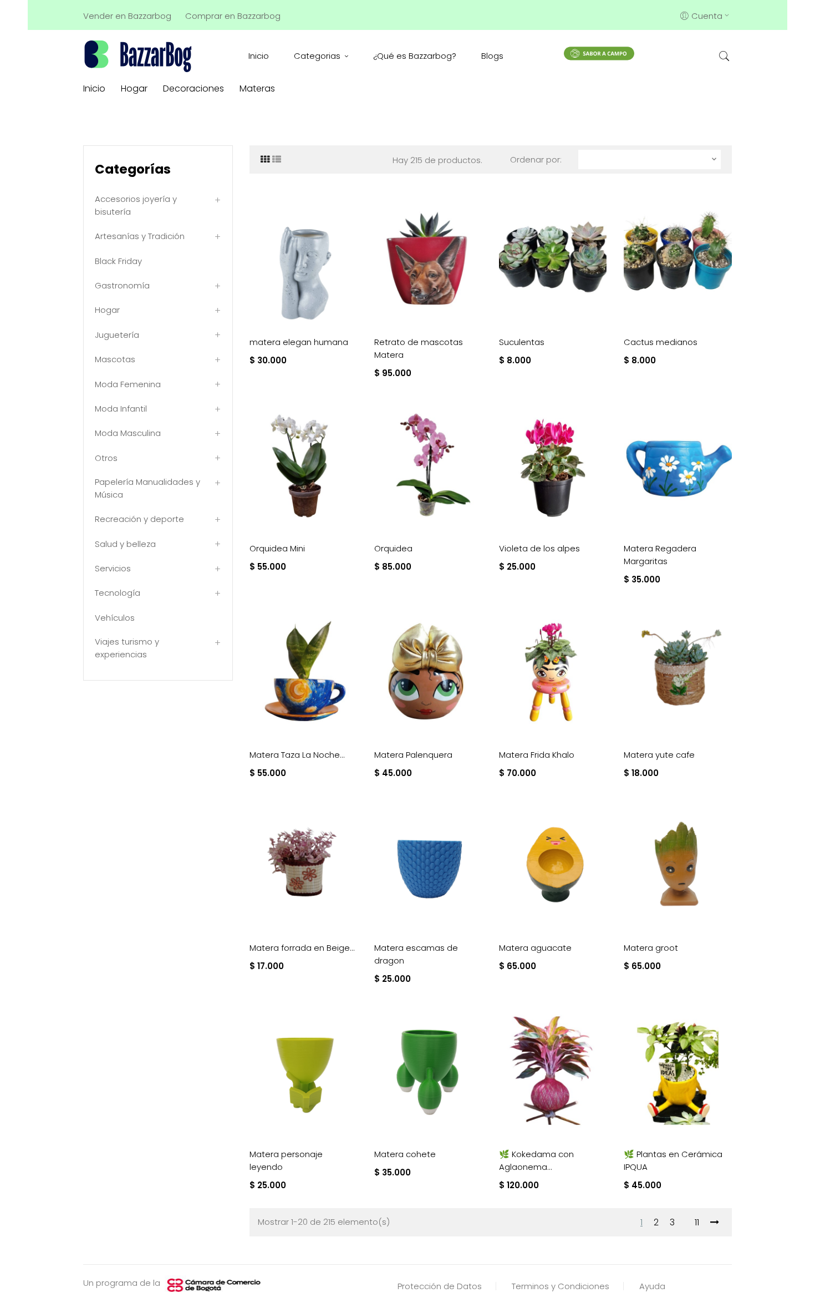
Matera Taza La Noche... (297, 755)
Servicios (113, 568)
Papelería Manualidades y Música (147, 488)
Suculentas (521, 342)
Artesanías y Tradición (140, 236)
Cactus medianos (660, 342)
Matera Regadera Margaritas (660, 555)
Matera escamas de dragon (416, 954)
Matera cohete (405, 1154)
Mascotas (115, 359)
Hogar (107, 310)
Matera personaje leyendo (286, 1160)
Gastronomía (122, 285)
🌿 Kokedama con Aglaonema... (536, 1160)
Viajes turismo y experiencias (127, 648)
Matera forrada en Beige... (302, 948)
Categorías (133, 169)
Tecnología (117, 593)
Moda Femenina (128, 384)
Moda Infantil (121, 408)
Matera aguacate (535, 948)
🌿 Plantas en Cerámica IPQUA (673, 1160)
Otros (106, 458)
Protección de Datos (440, 1286)
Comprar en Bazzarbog (233, 16)
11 (697, 1222)
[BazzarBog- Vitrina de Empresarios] (140, 56)
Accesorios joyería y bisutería (136, 205)
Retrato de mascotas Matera (418, 348)
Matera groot (651, 948)
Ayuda (652, 1286)
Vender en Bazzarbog (127, 16)
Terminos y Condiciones (560, 1286)
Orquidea (393, 548)
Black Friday (118, 261)
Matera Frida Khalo (536, 755)
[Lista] (276, 159)
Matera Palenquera (413, 755)
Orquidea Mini (277, 548)
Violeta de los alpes (539, 548)
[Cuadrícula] (265, 159)
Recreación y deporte (139, 519)
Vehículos (115, 617)
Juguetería (117, 335)
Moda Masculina (128, 433)
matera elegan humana (298, 342)
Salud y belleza (125, 544)
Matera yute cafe (659, 755)
